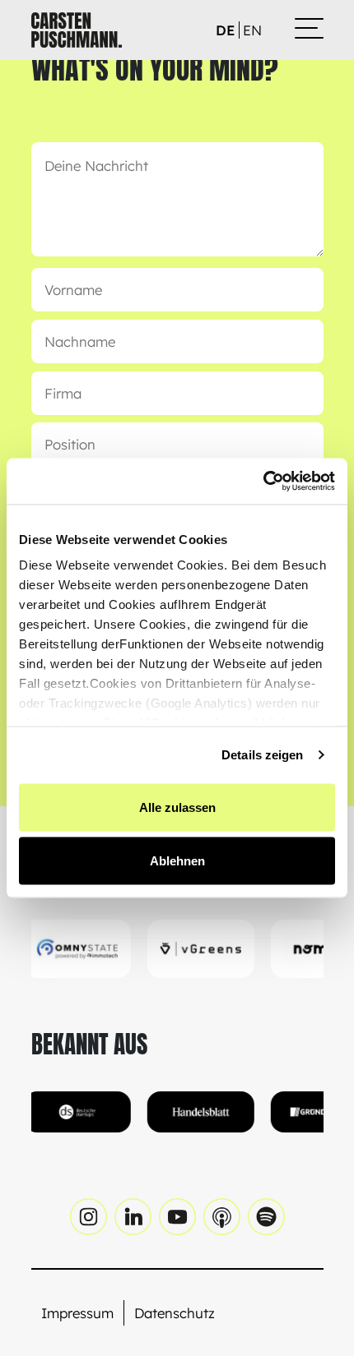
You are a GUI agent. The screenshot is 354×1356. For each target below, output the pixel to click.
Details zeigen (262, 755)
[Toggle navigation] (309, 30)
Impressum (77, 1312)
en (252, 30)
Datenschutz (174, 1312)
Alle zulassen (177, 807)
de (225, 30)
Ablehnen (177, 861)
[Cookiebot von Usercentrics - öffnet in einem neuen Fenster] (263, 481)
